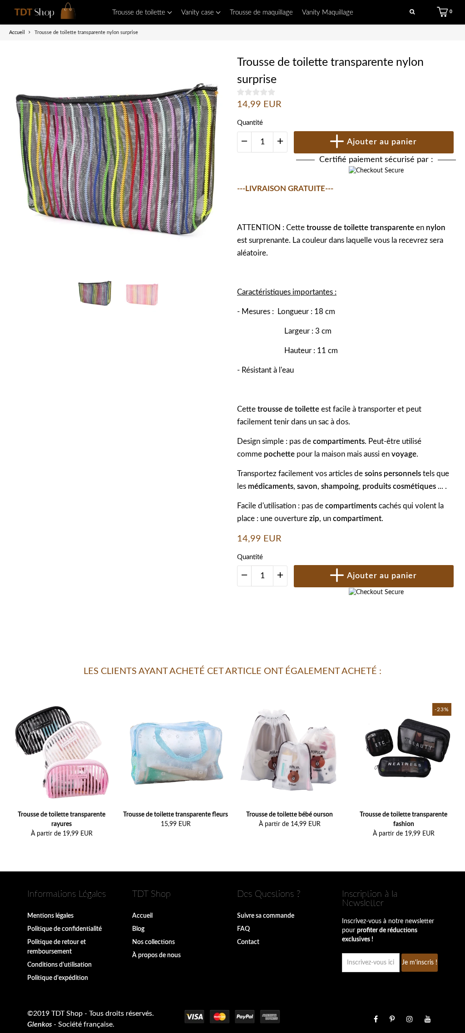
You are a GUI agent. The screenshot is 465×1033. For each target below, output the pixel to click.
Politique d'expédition (57, 978)
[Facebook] (376, 1019)
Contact (248, 942)
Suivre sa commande (265, 916)
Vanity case (198, 12)
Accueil (142, 916)
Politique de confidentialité (64, 929)
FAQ (243, 929)
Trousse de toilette (139, 12)
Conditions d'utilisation (59, 965)
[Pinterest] (392, 1019)
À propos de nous (156, 955)
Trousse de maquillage (261, 12)
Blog (138, 929)
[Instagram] (409, 1019)
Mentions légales (50, 916)
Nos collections (153, 942)
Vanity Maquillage (327, 12)
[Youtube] (428, 1019)
